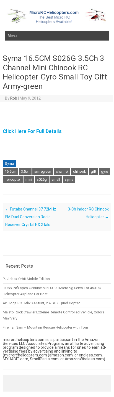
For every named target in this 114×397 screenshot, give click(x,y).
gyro (104, 171)
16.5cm (10, 171)
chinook (79, 171)
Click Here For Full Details (32, 131)
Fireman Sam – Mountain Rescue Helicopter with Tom (45, 327)
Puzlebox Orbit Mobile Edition (26, 279)
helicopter (13, 179)
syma (69, 179)
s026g (42, 179)
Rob (13, 98)
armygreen (42, 171)
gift (93, 171)
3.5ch (25, 171)
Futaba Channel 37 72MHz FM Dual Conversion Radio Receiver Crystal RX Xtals (30, 217)
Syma (9, 163)
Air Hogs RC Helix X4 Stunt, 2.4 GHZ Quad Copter (41, 303)
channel (62, 171)
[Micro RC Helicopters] (57, 22)
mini (28, 179)
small (55, 179)
